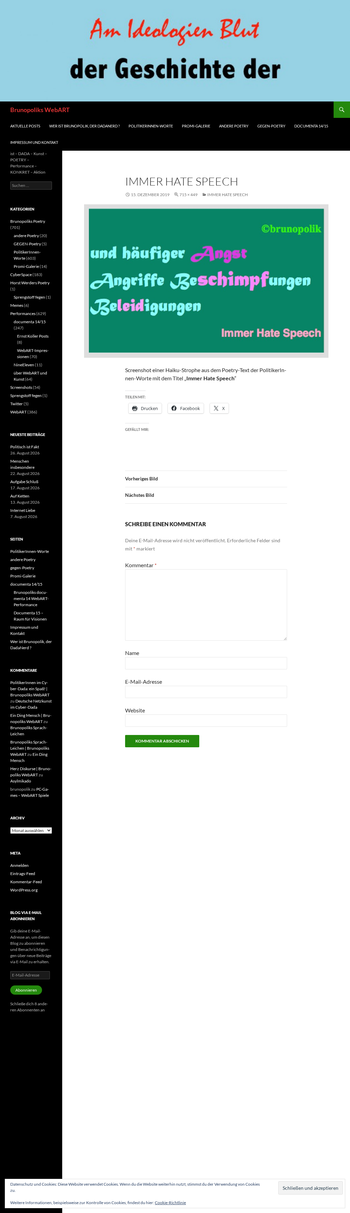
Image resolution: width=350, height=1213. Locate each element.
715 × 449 (188, 194)
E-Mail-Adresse (143, 681)
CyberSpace (21, 274)
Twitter (16, 403)
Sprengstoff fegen (29, 297)
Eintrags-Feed (22, 873)
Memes (16, 305)
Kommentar (141, 565)
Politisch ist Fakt (24, 446)
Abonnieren (26, 990)
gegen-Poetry (271, 126)
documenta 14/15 (311, 126)
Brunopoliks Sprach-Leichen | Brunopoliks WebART (29, 748)
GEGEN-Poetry (27, 243)
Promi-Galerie (196, 126)
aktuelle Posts (25, 126)
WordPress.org (24, 889)
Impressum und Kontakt (34, 142)
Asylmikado (20, 780)
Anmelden (19, 865)
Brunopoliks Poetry (27, 221)
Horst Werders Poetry (30, 282)
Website (135, 710)
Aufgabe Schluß (24, 481)
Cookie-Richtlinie (170, 1202)
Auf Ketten (19, 496)
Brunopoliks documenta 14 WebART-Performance (31, 598)
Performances (23, 313)
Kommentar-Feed (26, 881)
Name (132, 653)
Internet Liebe (22, 510)
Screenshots (21, 387)
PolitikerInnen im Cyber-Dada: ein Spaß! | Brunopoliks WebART (30, 688)
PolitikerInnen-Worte (151, 126)
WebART (18, 411)
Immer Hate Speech (227, 194)
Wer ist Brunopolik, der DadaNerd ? (84, 126)
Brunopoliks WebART (40, 109)
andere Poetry (233, 126)
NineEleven (24, 364)
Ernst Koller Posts (33, 336)
